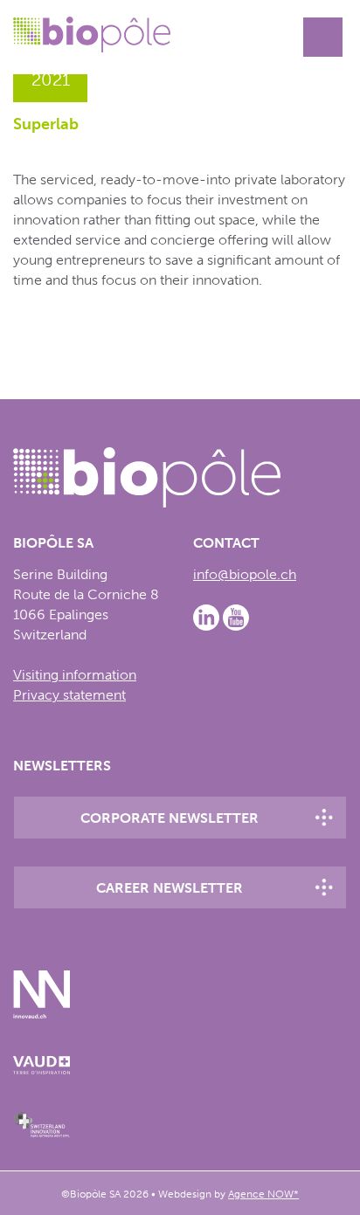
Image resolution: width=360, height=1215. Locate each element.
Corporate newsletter (169, 818)
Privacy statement (69, 695)
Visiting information (74, 674)
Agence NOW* (263, 1194)
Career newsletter (169, 888)
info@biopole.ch (244, 574)
